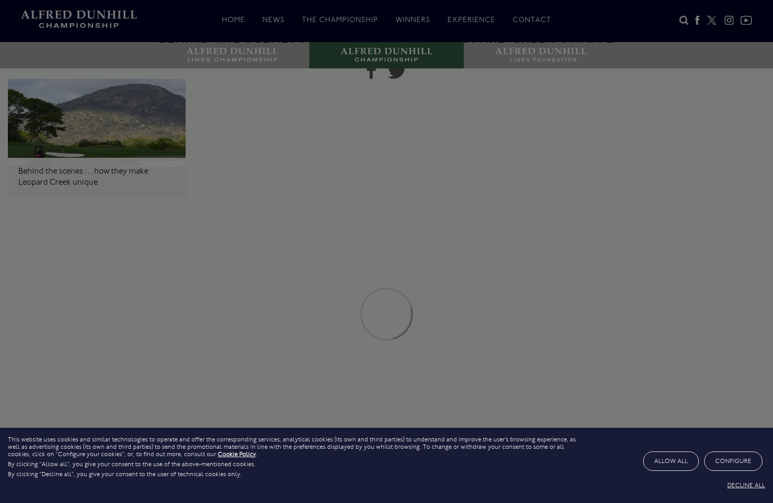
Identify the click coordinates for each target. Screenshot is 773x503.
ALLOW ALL (671, 461)
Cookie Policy (237, 454)
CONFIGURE (733, 461)
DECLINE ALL (746, 485)
